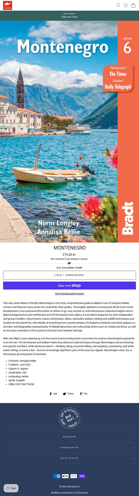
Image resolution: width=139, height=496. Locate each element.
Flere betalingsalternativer (69, 293)
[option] (69, 15)
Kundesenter (69, 448)
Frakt (67, 259)
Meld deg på (69, 458)
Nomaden (69, 437)
